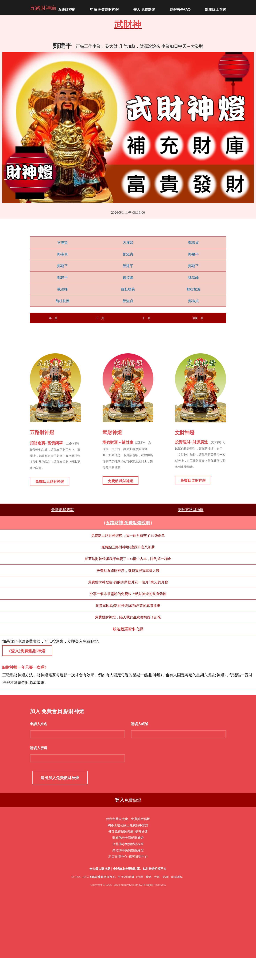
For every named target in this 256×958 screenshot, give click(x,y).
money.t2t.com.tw (131, 884)
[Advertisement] (128, 925)
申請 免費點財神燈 (104, 9)
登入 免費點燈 (144, 9)
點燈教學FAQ (180, 9)
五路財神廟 (43, 7)
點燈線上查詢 (215, 9)
